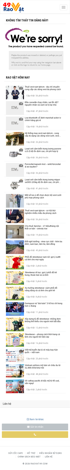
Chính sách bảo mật (29, 457)
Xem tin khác (37, 419)
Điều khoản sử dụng (50, 453)
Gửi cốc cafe (15, 453)
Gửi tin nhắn (36, 426)
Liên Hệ (49, 457)
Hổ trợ (31, 453)
